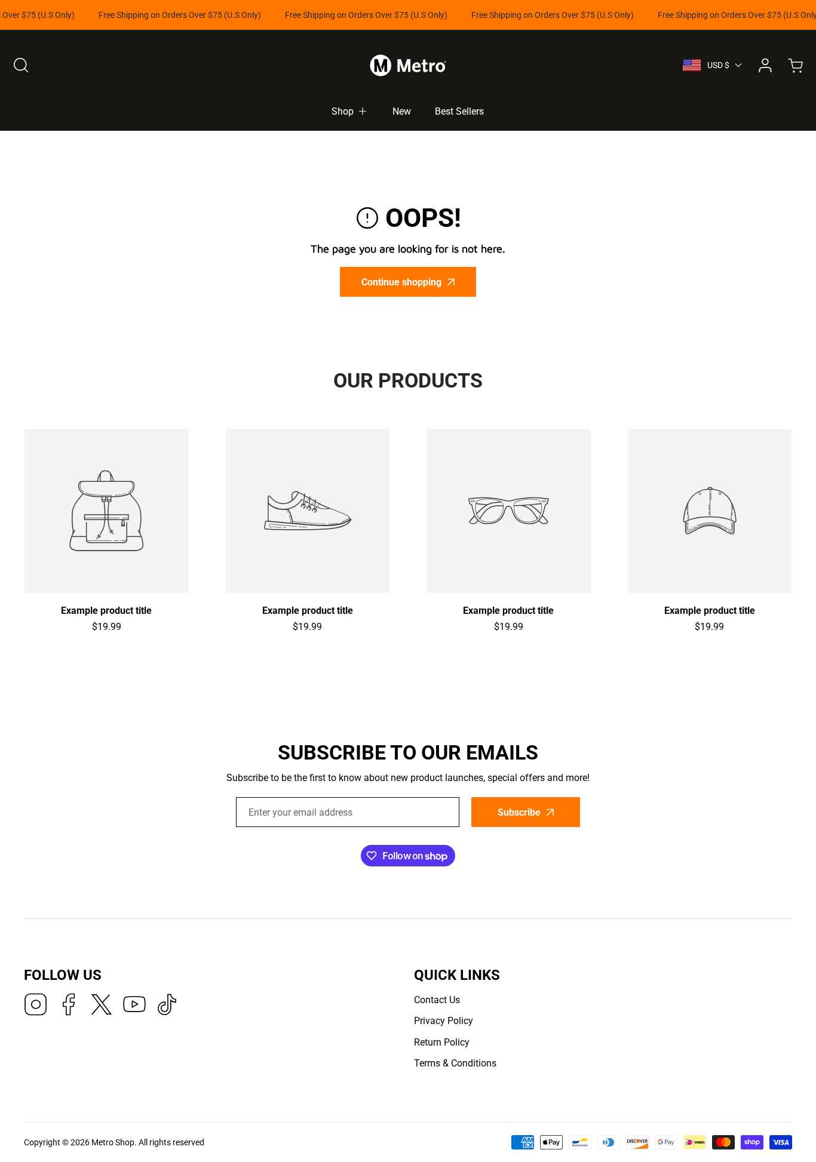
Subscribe (511, 617)
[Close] (408, 506)
